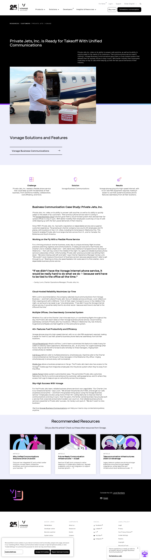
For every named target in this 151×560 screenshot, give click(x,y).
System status (48, 535)
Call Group (36, 355)
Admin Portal (37, 374)
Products (39, 9)
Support (118, 4)
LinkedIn (98, 528)
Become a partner (49, 532)
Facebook (98, 525)
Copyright (121, 542)
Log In (111, 4)
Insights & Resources (85, 9)
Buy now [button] (112, 9)
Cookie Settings (123, 535)
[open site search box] (140, 4)
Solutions (53, 9)
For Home (102, 4)
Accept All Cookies (42, 552)
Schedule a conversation (129, 9)
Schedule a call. (115, 556)
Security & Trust (123, 545)
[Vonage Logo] (19, 7)
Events (71, 532)
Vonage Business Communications (30, 151)
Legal (120, 525)
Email (105, 498)
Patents (120, 539)
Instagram (99, 539)
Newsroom (72, 528)
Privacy (120, 528)
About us (71, 525)
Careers (71, 535)
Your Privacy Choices (124, 532)
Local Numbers (119, 493)
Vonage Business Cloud (45, 217)
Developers (67, 9)
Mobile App (36, 364)
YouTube (98, 535)
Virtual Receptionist (40, 344)
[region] (38, 547)
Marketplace (48, 525)
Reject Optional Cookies (60, 552)
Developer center (49, 528)
